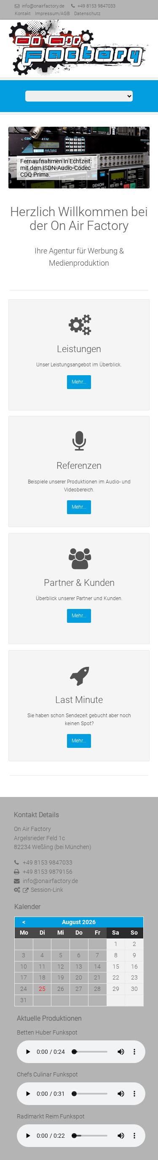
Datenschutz (87, 13)
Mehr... (79, 382)
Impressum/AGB (52, 13)
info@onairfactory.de (43, 6)
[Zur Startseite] (79, 48)
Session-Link (47, 889)
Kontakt (23, 13)
